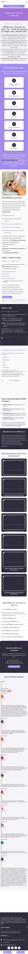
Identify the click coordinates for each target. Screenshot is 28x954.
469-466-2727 (20, 952)
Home (2, 932)
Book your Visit (7, 952)
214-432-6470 (6, 942)
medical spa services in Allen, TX (10, 58)
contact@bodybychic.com (9, 945)
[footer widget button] (14, 927)
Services (6, 932)
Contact (11, 932)
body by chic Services (14, 6)
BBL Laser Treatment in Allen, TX (17, 328)
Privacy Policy (17, 932)
